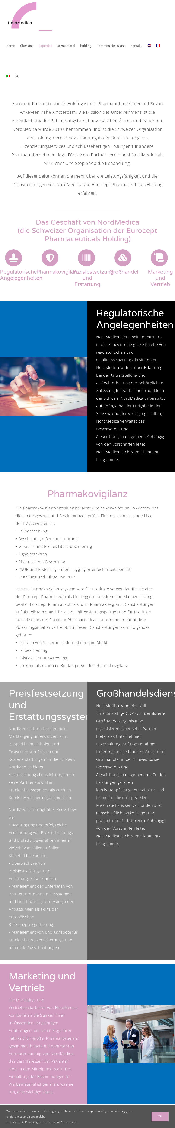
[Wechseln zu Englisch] (149, 45)
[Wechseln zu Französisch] (158, 45)
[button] (17, 75)
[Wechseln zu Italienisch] (8, 75)
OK (160, 1116)
